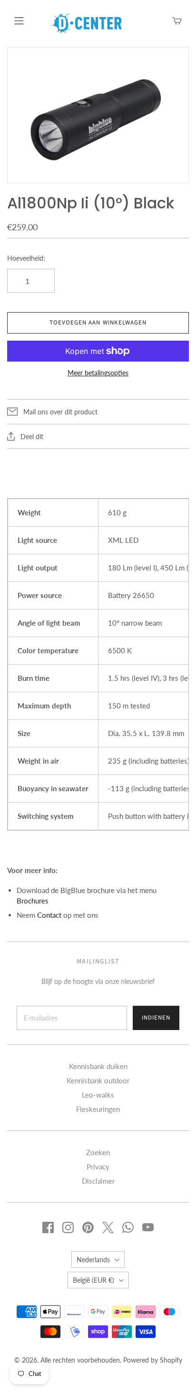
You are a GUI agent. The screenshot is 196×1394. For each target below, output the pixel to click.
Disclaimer (98, 1181)
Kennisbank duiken (98, 1066)
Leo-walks (98, 1094)
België (93, 1280)
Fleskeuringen (98, 1109)
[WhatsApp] (128, 1227)
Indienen (156, 1017)
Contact (49, 915)
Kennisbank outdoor (98, 1080)
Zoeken (98, 1152)
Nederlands (93, 1260)
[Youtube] (148, 1227)
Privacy (98, 1166)
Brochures (33, 900)
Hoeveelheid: (26, 258)
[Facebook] (48, 1227)
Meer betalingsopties (98, 373)
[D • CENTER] (86, 22)
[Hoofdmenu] (19, 21)
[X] (108, 1227)
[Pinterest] (88, 1227)
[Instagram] (68, 1227)
